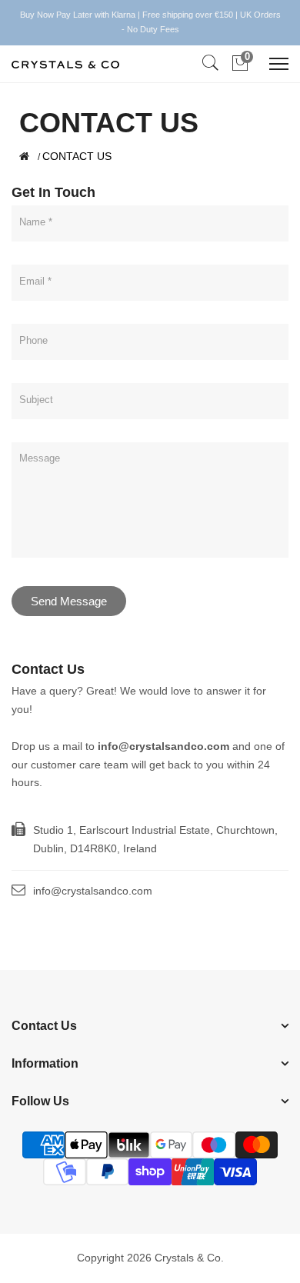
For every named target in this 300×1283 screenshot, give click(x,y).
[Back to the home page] (24, 156)
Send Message (69, 601)
